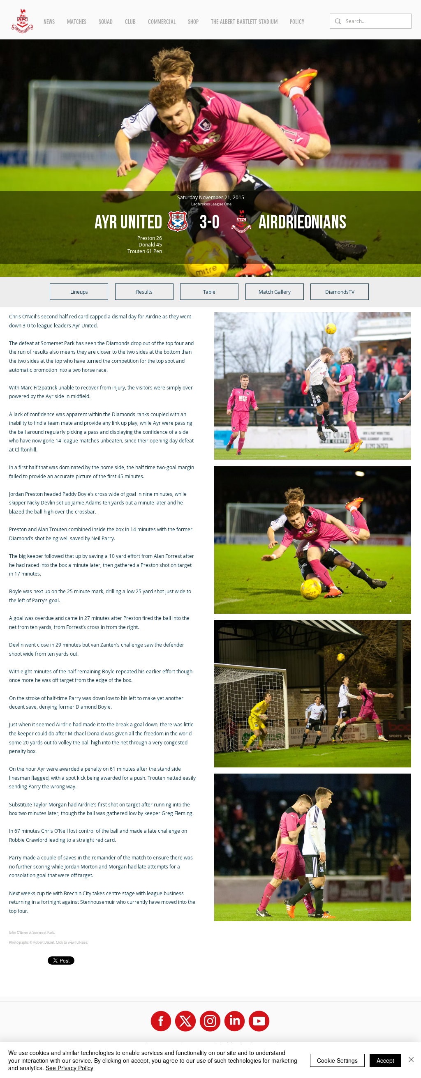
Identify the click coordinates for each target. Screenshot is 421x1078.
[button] (49, 22)
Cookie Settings (337, 1060)
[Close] (411, 1060)
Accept (385, 1060)
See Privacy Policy (69, 1068)
